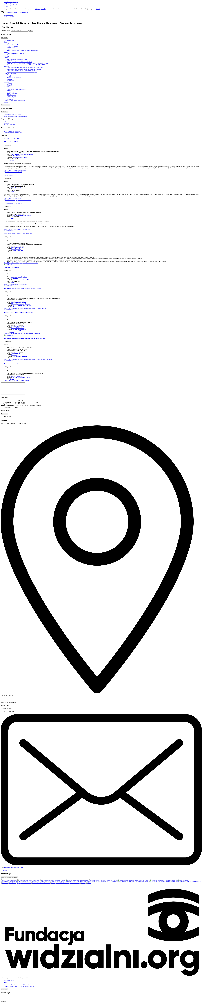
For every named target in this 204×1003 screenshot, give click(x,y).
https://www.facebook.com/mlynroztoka (22, 154)
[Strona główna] (102, 19)
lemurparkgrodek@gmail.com (19, 277)
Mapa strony (7, 6)
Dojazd (12, 251)
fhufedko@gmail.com (16, 376)
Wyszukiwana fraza (6, 30)
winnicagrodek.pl (16, 187)
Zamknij (98, 9)
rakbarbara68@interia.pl (17, 326)
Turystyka (6, 123)
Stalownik (14, 355)
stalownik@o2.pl (15, 353)
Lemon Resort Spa (16, 249)
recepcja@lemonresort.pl (17, 247)
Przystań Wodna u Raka (19, 329)
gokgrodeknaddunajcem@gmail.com (13, 867)
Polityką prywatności (40, 9)
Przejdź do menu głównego (11, 2)
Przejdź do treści (8, 3)
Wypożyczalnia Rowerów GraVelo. (22, 215)
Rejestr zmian (4, 413)
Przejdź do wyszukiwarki (10, 4)
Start (5, 121)
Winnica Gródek (17, 188)
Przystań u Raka (17, 330)
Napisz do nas (4, 870)
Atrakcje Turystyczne (9, 124)
